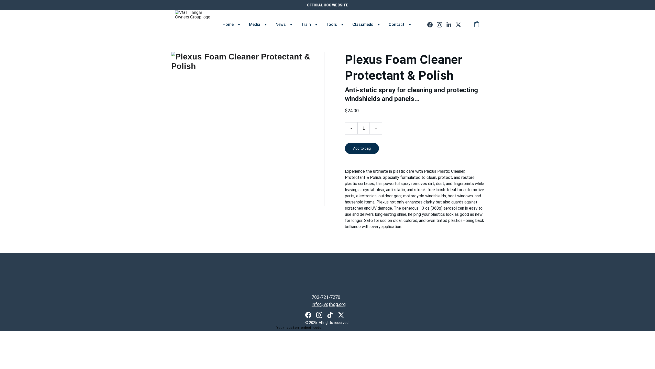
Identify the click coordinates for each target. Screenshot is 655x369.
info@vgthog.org (329, 304)
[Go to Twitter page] (458, 24)
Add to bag (362, 148)
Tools (331, 24)
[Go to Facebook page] (432, 24)
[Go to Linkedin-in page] (451, 24)
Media (254, 24)
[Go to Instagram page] (441, 24)
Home (228, 24)
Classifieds (362, 24)
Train (306, 24)
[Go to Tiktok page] (330, 315)
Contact (397, 24)
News (281, 24)
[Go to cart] (476, 24)
